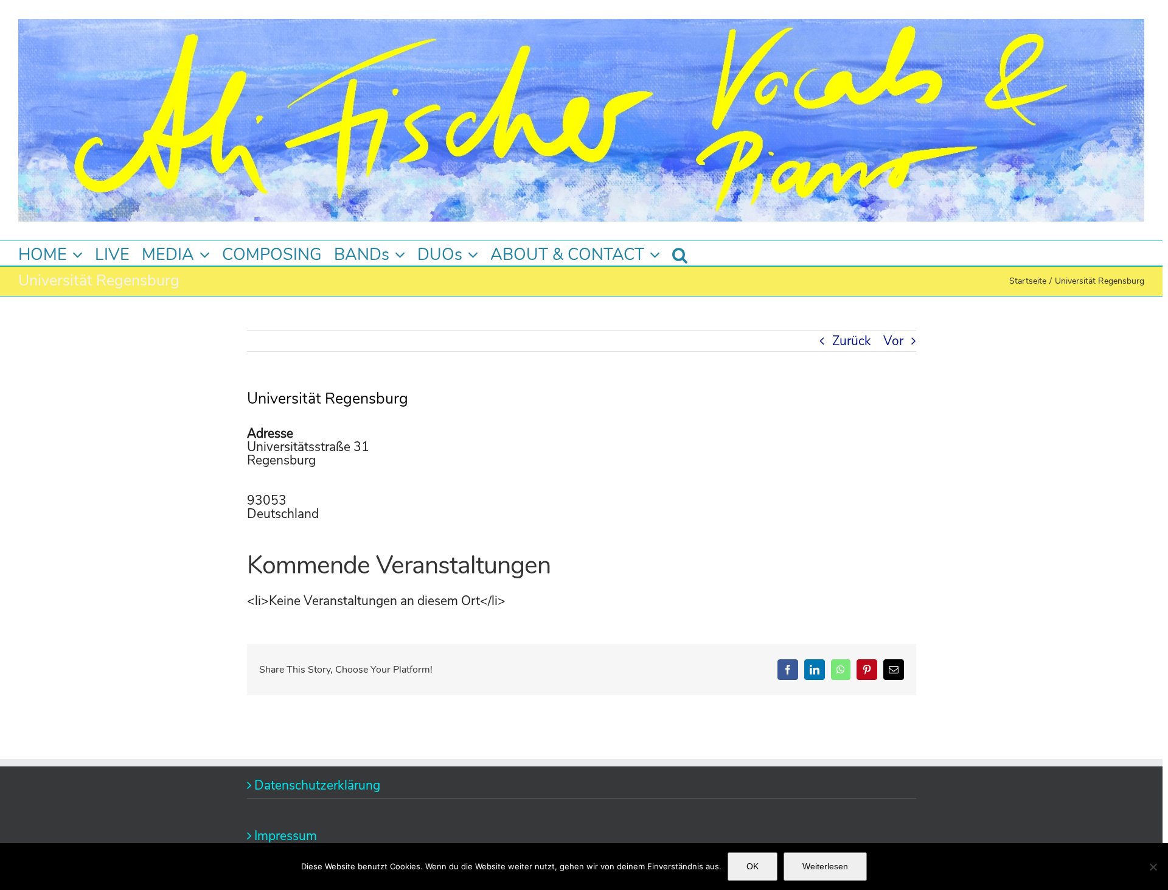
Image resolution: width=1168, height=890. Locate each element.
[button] (679, 253)
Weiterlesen (825, 866)
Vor (893, 340)
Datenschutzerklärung (317, 785)
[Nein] (1153, 867)
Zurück (851, 340)
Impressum (285, 836)
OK (752, 866)
